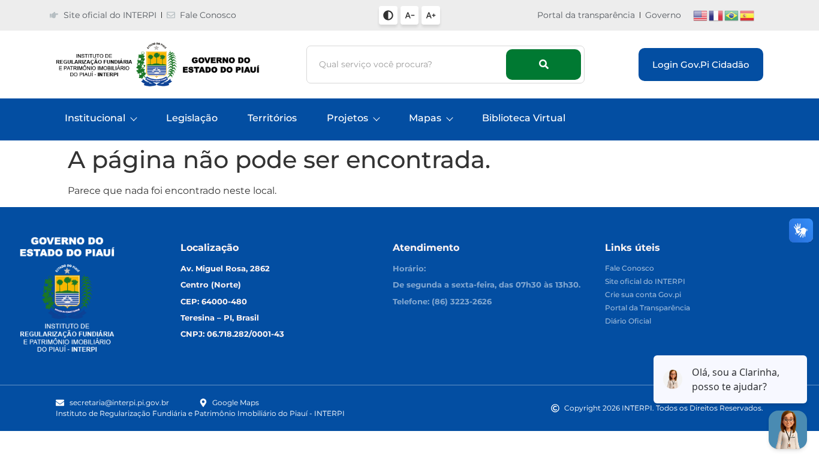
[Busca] (543, 64)
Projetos (347, 118)
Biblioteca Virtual (523, 118)
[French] (716, 14)
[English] (701, 14)
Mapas (425, 118)
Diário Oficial (628, 321)
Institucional (95, 118)
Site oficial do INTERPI (645, 282)
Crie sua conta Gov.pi (643, 295)
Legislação (192, 118)
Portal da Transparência (647, 308)
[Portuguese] (732, 14)
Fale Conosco (629, 269)
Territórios (272, 118)
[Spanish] (747, 14)
